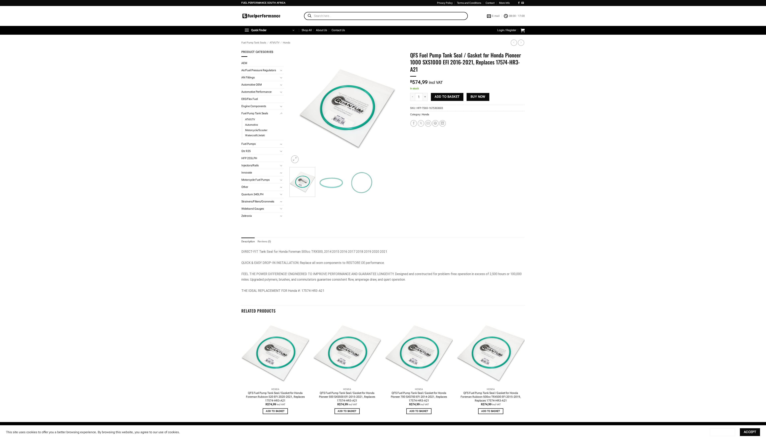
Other (244, 187)
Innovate (246, 172)
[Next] (396, 107)
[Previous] (296, 107)
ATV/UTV (274, 42)
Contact (490, 2)
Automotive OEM (251, 84)
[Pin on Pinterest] (435, 123)
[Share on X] (421, 123)
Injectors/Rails (250, 165)
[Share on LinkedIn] (442, 123)
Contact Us (338, 30)
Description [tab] (248, 241)
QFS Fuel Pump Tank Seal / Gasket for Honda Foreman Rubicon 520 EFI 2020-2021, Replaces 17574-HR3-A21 (275, 396)
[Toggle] (281, 70)
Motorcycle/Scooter (256, 130)
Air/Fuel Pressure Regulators (258, 70)
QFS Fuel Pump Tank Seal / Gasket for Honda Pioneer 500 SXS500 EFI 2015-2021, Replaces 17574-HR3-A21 (347, 396)
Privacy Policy (445, 2)
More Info (504, 2)
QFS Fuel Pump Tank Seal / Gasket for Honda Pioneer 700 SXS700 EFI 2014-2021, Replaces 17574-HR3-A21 (419, 396)
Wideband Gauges (252, 208)
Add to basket (447, 97)
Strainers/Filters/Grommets (257, 201)
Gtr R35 (246, 151)
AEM (244, 63)
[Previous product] (521, 42)
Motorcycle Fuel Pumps (255, 180)
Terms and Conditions (469, 2)
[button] (269, 30)
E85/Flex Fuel (249, 99)
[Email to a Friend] (428, 123)
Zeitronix (246, 216)
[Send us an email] (522, 3)
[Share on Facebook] (413, 123)
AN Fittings (248, 77)
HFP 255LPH (249, 158)
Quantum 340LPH (252, 194)
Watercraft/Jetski (255, 135)
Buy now (478, 97)
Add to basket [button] (275, 411)
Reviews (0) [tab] (264, 241)
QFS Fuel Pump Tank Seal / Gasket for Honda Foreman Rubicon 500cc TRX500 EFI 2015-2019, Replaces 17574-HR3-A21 (491, 396)
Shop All (307, 30)
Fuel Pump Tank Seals (253, 42)
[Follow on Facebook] (519, 3)
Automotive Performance (256, 92)
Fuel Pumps (248, 144)
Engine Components (253, 106)
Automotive (251, 124)
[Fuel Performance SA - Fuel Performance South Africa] (261, 16)
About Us (321, 30)
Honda (286, 42)
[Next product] (514, 42)
